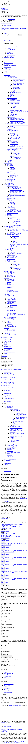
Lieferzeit (6, 689)
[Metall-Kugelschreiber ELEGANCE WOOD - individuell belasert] (14, 535)
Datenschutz (6, 674)
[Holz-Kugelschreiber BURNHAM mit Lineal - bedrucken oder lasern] (14, 525)
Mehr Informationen (19, 741)
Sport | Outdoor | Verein (12, 445)
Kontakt (5, 672)
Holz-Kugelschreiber (20, 415)
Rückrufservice (7, 685)
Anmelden (9, 46)
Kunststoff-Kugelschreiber (19, 412)
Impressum (6, 679)
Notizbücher (15, 424)
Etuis (14, 425)
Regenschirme (13, 434)
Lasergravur (9, 449)
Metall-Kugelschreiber (21, 414)
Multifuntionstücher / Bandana (17, 433)
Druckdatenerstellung (9, 684)
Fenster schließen (5, 501)
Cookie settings (7, 25)
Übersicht (9, 48)
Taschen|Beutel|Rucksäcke (16, 436)
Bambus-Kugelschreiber (21, 417)
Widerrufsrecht (7, 676)
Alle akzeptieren (9, 742)
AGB (5, 677)
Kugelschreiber (16, 410)
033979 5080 (11, 19)
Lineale (14, 422)
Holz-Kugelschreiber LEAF (7, 552)
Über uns (6, 686)
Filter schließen (4, 518)
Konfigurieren (16, 742)
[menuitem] (14, 25)
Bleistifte (15, 419)
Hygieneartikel (10, 456)
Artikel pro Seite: (5, 520)
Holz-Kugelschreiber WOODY (8, 559)
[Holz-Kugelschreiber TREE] (12, 543)
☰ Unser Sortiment (8, 406)
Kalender (12, 437)
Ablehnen (3, 742)
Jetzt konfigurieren (5, 531)
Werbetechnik (10, 453)
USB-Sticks (12, 441)
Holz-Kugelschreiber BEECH (8, 580)
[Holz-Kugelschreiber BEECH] (14, 578)
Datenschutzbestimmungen (14, 705)
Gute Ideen (9, 455)
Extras (5, 465)
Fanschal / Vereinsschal (15, 438)
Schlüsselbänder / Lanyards (16, 428)
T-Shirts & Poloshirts (14, 440)
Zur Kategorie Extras (6, 385)
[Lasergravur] (4, 356)
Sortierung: (3, 516)
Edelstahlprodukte (11, 448)
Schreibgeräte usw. (14, 409)
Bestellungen (10, 53)
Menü (5, 32)
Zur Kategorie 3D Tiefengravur (8, 377)
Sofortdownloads (11, 55)
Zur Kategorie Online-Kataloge (8, 383)
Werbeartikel (10, 407)
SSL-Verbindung (8, 692)
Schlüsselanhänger (14, 429)
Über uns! (6, 464)
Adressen (9, 50)
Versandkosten (4, 722)
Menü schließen (7, 40)
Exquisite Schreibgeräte (18, 421)
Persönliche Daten (11, 49)
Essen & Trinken (10, 444)
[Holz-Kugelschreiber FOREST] (14, 571)
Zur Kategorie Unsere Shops (7, 382)
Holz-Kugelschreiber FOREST (8, 573)
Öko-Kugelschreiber (20, 418)
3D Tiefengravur (7, 460)
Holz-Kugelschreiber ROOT (7, 566)
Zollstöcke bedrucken (15, 426)
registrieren (16, 46)
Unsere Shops (7, 461)
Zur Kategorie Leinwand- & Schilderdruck (11, 369)
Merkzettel (9, 56)
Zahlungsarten (10, 52)
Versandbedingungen (9, 673)
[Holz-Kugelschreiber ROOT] (14, 564)
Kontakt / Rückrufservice (6, 23)
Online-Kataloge (7, 463)
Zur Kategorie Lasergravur (7, 337)
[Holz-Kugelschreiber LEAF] (14, 550)
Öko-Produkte (10, 451)
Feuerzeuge (12, 442)
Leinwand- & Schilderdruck (13, 452)
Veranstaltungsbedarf (11, 447)
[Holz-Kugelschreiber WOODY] (14, 557)
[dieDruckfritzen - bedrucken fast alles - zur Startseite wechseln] (14, 29)
